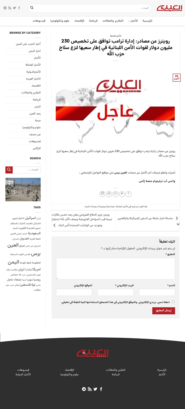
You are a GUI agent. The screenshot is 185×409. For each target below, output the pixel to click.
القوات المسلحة (17, 254)
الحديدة (31, 228)
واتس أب (169, 181)
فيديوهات (39, 21)
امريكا (36, 269)
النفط (29, 263)
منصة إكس (145, 181)
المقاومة (36, 263)
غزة (33, 285)
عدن (38, 285)
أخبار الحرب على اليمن (28, 44)
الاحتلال (37, 223)
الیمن (38, 107)
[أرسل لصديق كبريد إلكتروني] (116, 194)
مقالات (37, 290)
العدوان (24, 238)
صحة (38, 121)
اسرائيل (30, 218)
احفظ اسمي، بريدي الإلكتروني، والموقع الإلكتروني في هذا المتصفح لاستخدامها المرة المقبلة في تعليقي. (115, 302)
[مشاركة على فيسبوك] (129, 194)
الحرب (22, 228)
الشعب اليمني (21, 233)
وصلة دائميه (90, 206)
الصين (13, 234)
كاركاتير (37, 148)
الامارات (21, 223)
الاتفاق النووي (18, 218)
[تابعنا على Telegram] (5, 8)
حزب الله (22, 275)
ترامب (14, 270)
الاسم (171, 286)
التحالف (13, 224)
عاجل (10, 280)
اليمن (13, 262)
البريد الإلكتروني (124, 286)
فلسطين (25, 285)
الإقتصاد (79, 21)
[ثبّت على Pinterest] (109, 194)
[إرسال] (32, 8)
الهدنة (23, 263)
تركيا (8, 270)
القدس (27, 254)
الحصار (15, 228)
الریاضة (93, 21)
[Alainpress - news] (169, 8)
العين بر (122, 173)
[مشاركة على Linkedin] (102, 194)
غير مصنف (35, 135)
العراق (22, 246)
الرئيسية (147, 21)
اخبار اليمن (35, 51)
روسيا (37, 279)
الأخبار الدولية (23, 375)
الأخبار (134, 21)
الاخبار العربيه (33, 79)
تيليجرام (158, 181)
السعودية (34, 233)
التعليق (170, 254)
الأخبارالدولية (33, 72)
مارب (12, 285)
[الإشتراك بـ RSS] (9, 8)
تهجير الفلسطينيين (33, 275)
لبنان (17, 285)
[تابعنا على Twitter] (14, 8)
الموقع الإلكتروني (83, 286)
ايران (21, 269)
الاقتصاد (36, 86)
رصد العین (35, 114)
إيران (38, 218)
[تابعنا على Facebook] (19, 8)
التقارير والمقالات (112, 21)
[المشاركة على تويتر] (122, 194)
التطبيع (38, 228)
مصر (7, 285)
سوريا (30, 280)
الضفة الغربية (35, 239)
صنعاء (17, 279)
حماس (14, 275)
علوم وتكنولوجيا (60, 21)
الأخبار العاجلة (115, 36)
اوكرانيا (28, 270)
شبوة (24, 280)
